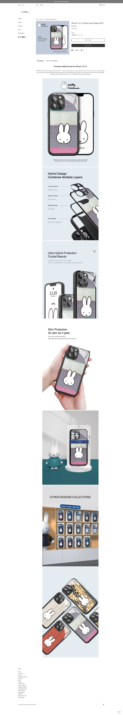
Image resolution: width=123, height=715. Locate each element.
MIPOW (26, 704)
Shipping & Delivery (22, 677)
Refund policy (21, 697)
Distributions (26, 33)
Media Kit (20, 694)
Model (72, 32)
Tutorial (20, 675)
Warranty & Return (22, 687)
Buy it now (88, 45)
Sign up (41, 5)
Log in (37, 5)
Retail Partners (21, 690)
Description (40, 61)
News (19, 29)
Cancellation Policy (22, 689)
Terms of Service (22, 685)
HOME (19, 18)
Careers (20, 682)
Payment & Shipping (51, 61)
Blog (19, 680)
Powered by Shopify (32, 704)
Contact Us (20, 673)
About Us (20, 678)
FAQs (19, 671)
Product (26, 22)
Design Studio (21, 692)
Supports (26, 26)
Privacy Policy (21, 683)
